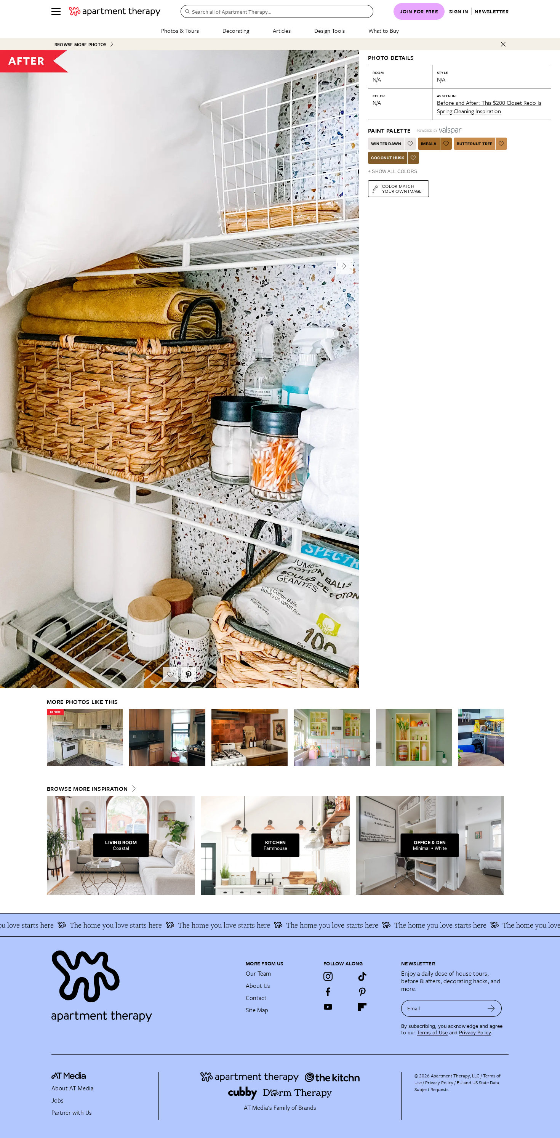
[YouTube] (328, 1006)
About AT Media (72, 1088)
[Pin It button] (188, 674)
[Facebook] (328, 991)
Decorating (235, 30)
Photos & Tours (180, 30)
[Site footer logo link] (144, 983)
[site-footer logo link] (68, 1076)
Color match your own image (402, 188)
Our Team (258, 973)
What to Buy (383, 30)
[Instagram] (328, 976)
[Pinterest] (362, 991)
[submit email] (491, 1008)
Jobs (57, 1100)
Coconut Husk (387, 157)
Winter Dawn (386, 143)
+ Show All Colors (392, 171)
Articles (282, 30)
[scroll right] (498, 737)
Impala (429, 143)
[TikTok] (362, 976)
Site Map (257, 1010)
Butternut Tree (475, 143)
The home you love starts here (85, 925)
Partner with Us (71, 1112)
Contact (256, 997)
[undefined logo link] (114, 11)
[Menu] (56, 11)
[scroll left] (53, 737)
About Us (258, 985)
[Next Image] (344, 266)
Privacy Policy (475, 1032)
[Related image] (85, 737)
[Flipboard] (362, 1006)
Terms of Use (432, 1032)
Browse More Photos (80, 44)
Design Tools (329, 30)
